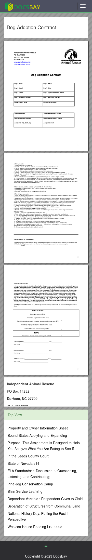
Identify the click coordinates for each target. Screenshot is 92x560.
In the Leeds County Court (28, 455)
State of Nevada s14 (23, 463)
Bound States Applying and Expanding (37, 435)
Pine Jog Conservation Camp (30, 483)
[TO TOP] (46, 546)
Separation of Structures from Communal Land (44, 506)
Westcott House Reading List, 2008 (35, 526)
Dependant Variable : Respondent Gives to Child (45, 498)
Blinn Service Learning (25, 491)
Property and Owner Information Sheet (38, 428)
